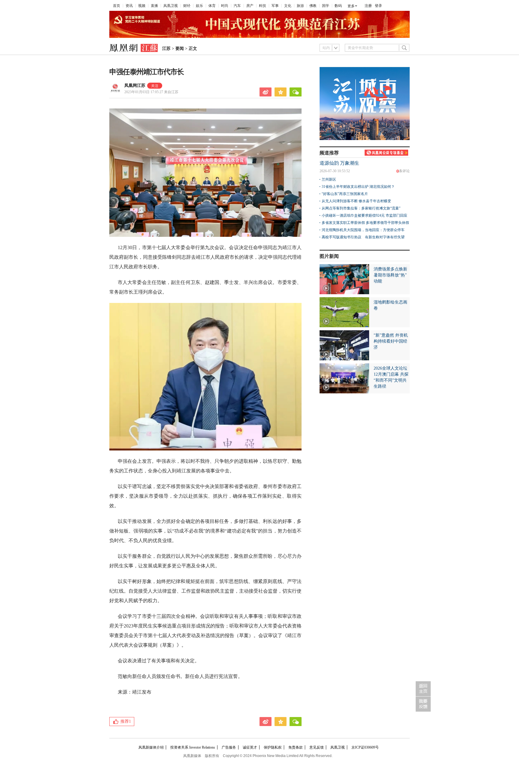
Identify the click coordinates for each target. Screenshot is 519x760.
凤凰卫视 (170, 6)
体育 (212, 6)
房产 (249, 6)
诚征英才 (250, 747)
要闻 (179, 48)
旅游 (300, 6)
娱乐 (199, 6)
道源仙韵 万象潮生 (339, 163)
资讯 (129, 6)
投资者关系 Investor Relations (192, 747)
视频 (141, 6)
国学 (325, 6)
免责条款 (295, 747)
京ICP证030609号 (365, 747)
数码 (338, 6)
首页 (116, 6)
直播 (154, 6)
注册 (368, 6)
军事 (275, 6)
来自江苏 (151, 92)
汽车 (237, 6)
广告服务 (229, 747)
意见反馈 (316, 747)
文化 (287, 6)
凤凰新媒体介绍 (151, 747)
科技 (262, 6)
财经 (186, 6)
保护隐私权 (273, 747)
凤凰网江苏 (134, 85)
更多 (351, 6)
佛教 (313, 6)
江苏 (166, 48)
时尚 (224, 6)
